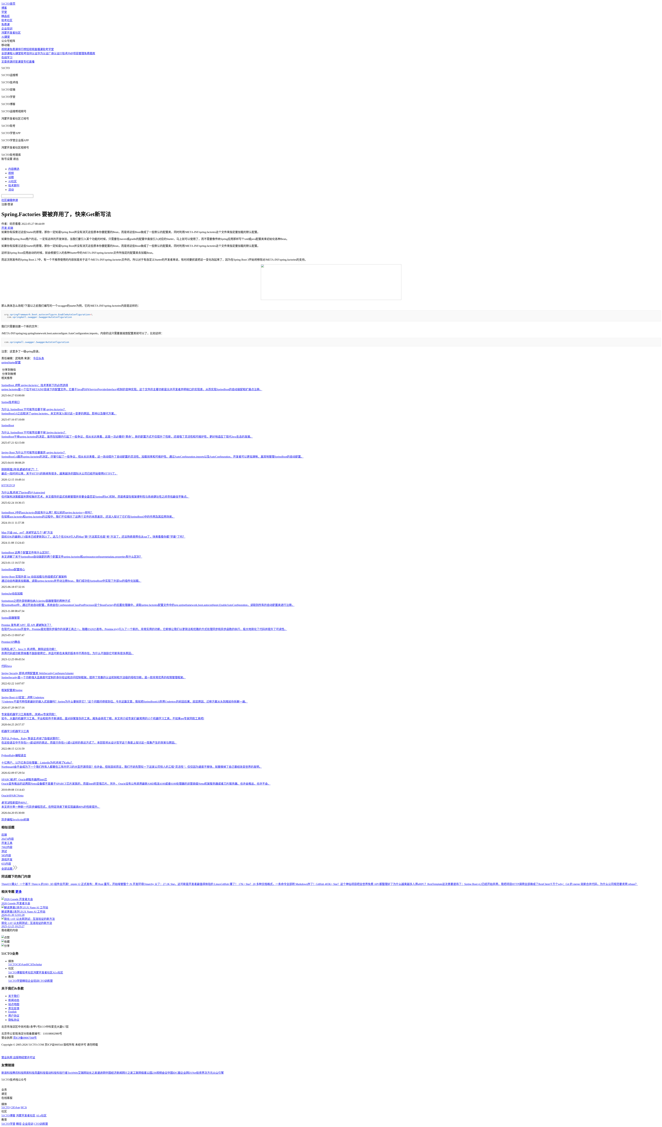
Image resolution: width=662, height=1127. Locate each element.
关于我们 (13, 996)
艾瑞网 (82, 1072)
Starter (11, 362)
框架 (4, 690)
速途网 (101, 1072)
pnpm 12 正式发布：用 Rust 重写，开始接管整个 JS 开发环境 (107, 884)
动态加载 (17, 593)
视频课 (5, 49)
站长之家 (91, 1072)
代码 (4, 666)
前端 (26, 819)
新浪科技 (6, 1072)
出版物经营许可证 (24, 1057)
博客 (4, 7)
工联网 (137, 1072)
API (12, 641)
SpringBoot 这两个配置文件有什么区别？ (26, 552)
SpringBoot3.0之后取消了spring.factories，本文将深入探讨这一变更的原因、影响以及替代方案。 (59, 413)
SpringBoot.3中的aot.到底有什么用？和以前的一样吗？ (47, 512)
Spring (5, 402)
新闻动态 (13, 1000)
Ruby (12, 755)
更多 (18, 891)
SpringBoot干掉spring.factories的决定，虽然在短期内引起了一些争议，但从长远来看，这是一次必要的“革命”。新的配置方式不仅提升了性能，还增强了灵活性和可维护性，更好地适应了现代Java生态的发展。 (127, 436)
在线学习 (6, 57)
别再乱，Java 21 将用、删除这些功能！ (29, 649)
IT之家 (129, 1072)
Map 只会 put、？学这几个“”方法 (27, 532)
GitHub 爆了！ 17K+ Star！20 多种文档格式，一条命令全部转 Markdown (264, 884)
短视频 (30, 49)
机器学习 (6, 731)
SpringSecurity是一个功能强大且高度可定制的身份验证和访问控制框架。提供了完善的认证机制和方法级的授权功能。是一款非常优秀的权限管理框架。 (93, 677)
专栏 (26, 61)
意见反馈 (13, 1008)
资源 (9, 61)
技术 (11, 402)
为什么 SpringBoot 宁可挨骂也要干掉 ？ (33, 409)
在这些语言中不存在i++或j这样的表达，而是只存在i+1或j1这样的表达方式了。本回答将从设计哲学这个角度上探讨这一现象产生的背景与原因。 (89, 742)
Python (5, 755)
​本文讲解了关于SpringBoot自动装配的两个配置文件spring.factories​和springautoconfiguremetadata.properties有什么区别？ (71, 556)
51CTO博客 (15, 972)
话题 (11, 177)
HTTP (4, 485)
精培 (25, 980)
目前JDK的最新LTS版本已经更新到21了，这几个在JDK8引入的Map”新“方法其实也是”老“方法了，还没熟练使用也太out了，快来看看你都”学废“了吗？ (93, 536)
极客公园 (146, 1072)
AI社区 (12, 181)
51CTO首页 (8, 3)
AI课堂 (5, 36)
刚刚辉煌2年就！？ (20, 469)
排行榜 (22, 49)
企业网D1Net (188, 1072)
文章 (4, 61)
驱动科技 (51, 1072)
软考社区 (6, 20)
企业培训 (6, 28)
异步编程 (6, 819)
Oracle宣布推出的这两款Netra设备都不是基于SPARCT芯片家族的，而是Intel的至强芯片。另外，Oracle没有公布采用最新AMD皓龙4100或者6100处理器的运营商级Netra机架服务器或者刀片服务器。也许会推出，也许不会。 (135, 783)
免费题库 (89, 53)
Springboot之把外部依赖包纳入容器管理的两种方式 (35, 600)
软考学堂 (48, 49)
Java (9, 666)
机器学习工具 (20, 731)
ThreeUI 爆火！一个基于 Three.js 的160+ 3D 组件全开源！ (36, 884)
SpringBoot (7, 425)
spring (4, 362)
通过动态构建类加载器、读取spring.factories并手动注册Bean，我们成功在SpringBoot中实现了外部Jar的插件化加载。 (71, 580)
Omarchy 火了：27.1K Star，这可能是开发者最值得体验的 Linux (182, 884)
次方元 (208, 1072)
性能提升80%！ (14, 802)
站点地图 (13, 1004)
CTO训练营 (46, 980)
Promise (5, 641)
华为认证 (42, 53)
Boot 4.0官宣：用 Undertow (22, 697)
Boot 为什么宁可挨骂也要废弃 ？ (33, 452)
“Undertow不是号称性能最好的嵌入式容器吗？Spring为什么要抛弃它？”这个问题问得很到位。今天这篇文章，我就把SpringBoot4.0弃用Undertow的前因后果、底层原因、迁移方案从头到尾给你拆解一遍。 (124, 701)
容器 (11, 617)
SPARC (13, 795)
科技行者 (62, 1072)
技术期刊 (13, 185)
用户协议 (13, 1015)
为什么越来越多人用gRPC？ (410, 884)
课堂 (20, 61)
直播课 (38, 49)
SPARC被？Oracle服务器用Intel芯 (24, 779)
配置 (18, 362)
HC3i (29, 964)
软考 (23, 53)
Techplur (37, 964)
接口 (17, 402)
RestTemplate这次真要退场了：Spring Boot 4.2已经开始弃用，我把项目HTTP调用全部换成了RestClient (488, 884)
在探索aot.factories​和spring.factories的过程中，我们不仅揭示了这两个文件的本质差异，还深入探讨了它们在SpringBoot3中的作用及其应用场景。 (88, 516)
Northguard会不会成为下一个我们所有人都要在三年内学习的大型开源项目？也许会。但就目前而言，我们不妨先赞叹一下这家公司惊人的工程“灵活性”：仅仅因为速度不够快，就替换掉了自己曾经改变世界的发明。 (131, 766)
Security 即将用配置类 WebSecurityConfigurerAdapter (37, 673)
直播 (31, 61)
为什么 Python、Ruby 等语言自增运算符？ (31, 738)
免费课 (5, 24)
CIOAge (21, 964)
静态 (17, 641)
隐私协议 (13, 1019)
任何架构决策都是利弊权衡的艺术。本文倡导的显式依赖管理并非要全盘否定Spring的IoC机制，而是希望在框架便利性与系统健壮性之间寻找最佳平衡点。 (95, 496)
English (12, 1011)
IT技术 (63, 53)
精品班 (5, 16)
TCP (12, 485)
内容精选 (13, 168)
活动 (11, 189)
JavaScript (18, 819)
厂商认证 (53, 53)
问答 (15, 61)
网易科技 (28, 1072)
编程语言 (20, 755)
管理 (17, 617)
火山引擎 (218, 1072)
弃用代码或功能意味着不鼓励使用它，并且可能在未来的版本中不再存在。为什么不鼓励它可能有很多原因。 (67, 653)
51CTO (12, 964)
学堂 (4, 12)
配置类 (11, 690)
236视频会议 (159, 1072)
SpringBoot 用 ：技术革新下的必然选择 (34, 385)
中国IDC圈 (173, 1072)
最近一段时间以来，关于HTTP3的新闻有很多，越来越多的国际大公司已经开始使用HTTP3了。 (59, 473)
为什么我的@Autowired (23, 492)
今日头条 (38, 358)
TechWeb (73, 1072)
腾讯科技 (17, 1072)
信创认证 (31, 53)
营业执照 (7, 1057)
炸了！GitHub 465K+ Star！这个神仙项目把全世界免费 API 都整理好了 (350, 884)
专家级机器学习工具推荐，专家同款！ (29, 714)
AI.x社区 (58, 972)
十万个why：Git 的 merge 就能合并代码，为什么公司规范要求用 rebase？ (594, 884)
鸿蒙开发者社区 (11, 32)
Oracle (5, 795)
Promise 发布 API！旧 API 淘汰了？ (26, 625)
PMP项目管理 (76, 53)
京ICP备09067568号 (25, 1037)
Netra (20, 795)
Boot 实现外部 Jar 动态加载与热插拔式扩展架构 (34, 576)
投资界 (200, 1072)
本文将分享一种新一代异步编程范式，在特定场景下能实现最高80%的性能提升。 (50, 806)
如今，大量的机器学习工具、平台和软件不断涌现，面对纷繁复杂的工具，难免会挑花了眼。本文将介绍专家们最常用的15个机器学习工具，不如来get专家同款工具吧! (102, 718)
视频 (11, 173)
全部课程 (6, 53)
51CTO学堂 (15, 980)
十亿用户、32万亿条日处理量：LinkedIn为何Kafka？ (37, 762)
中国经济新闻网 (115, 1072)
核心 (22, 569)
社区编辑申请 (9, 200)
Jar (10, 593)
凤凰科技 (40, 1072)
